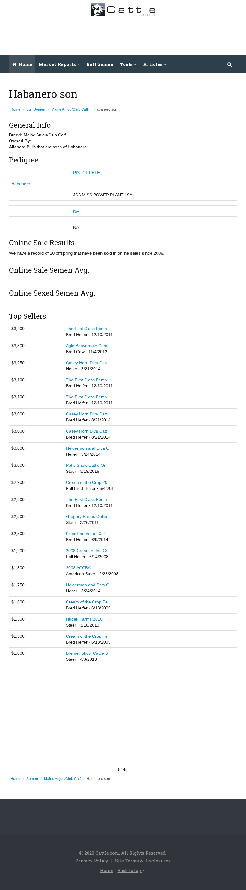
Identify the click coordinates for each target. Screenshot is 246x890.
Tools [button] (127, 64)
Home (24, 64)
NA (76, 211)
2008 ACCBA (78, 567)
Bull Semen (100, 64)
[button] (230, 64)
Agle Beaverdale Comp (88, 345)
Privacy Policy (91, 861)
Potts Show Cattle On (86, 465)
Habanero (20, 183)
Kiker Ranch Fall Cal (85, 533)
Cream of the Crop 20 (86, 482)
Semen (32, 779)
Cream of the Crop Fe (87, 602)
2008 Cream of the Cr (86, 550)
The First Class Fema (86, 328)
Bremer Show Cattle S (87, 653)
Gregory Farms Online (87, 516)
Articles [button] (153, 64)
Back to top (130, 870)
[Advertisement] (132, 34)
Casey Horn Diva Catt (86, 362)
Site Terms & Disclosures (143, 861)
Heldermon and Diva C (87, 448)
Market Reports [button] (58, 64)
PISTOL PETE (86, 172)
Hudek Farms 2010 (84, 619)
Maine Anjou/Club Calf (69, 109)
